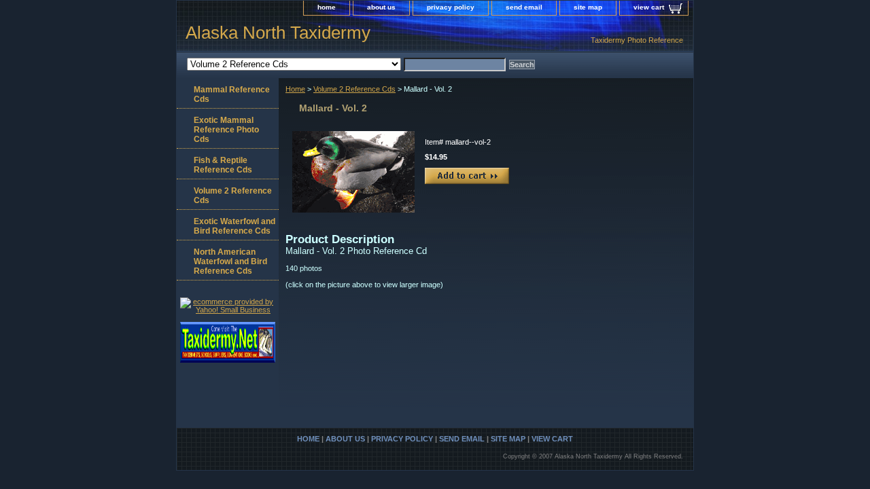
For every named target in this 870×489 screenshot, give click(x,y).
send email (524, 7)
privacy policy (450, 7)
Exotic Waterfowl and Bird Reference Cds (234, 226)
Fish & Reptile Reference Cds (223, 165)
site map (588, 7)
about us (381, 7)
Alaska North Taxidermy (278, 32)
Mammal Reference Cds (232, 94)
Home (295, 89)
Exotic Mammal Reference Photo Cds (226, 129)
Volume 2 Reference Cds (354, 89)
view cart (648, 7)
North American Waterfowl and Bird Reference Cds (230, 261)
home (326, 7)
